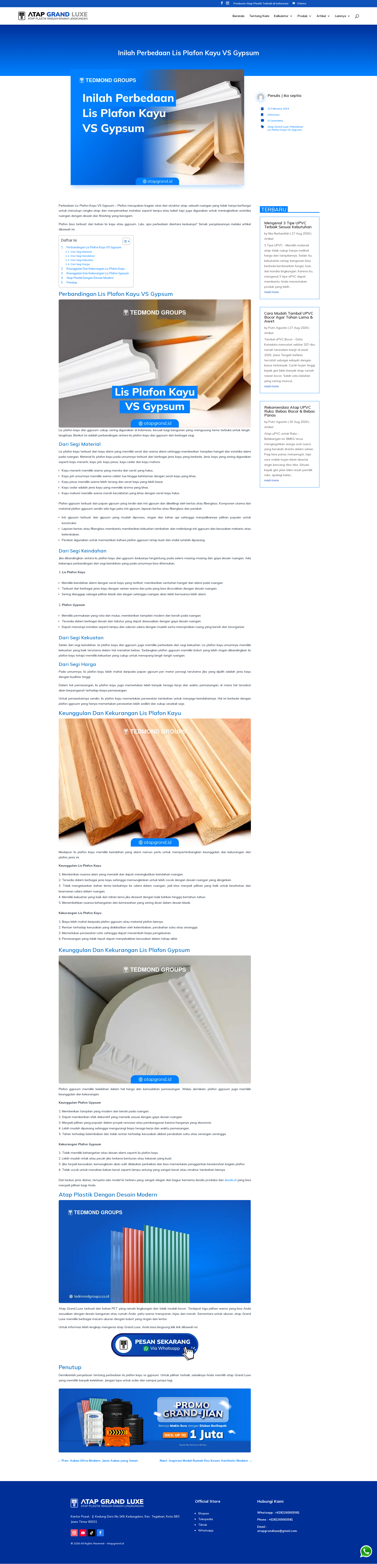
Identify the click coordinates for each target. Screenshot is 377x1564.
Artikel (321, 16)
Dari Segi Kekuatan (82, 260)
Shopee (203, 1513)
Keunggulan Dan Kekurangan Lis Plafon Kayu (96, 268)
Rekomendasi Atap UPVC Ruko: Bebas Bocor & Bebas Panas (289, 411)
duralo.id (230, 1180)
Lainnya (340, 16)
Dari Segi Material (81, 251)
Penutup (72, 282)
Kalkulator (281, 16)
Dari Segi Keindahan (83, 255)
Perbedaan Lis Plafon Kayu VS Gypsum (285, 128)
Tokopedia (205, 1519)
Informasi (273, 114)
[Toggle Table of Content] (124, 241)
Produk (302, 16)
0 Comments (275, 120)
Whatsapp (206, 1530)
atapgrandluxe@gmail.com (277, 1531)
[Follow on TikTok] (91, 1532)
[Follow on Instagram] (74, 1532)
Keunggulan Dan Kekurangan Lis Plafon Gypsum (98, 273)
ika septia (292, 95)
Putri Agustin (277, 328)
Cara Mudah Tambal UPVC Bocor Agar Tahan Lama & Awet (288, 317)
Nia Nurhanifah (278, 233)
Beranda (238, 16)
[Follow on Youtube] (82, 1532)
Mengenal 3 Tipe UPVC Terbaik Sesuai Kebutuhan (288, 224)
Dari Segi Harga (80, 264)
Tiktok (202, 1525)
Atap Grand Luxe (277, 126)
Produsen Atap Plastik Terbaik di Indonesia (260, 3)
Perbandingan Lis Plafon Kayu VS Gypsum (94, 247)
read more (271, 292)
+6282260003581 (287, 1512)
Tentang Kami (259, 16)
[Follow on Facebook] (100, 1532)
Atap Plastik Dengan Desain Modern (90, 278)
